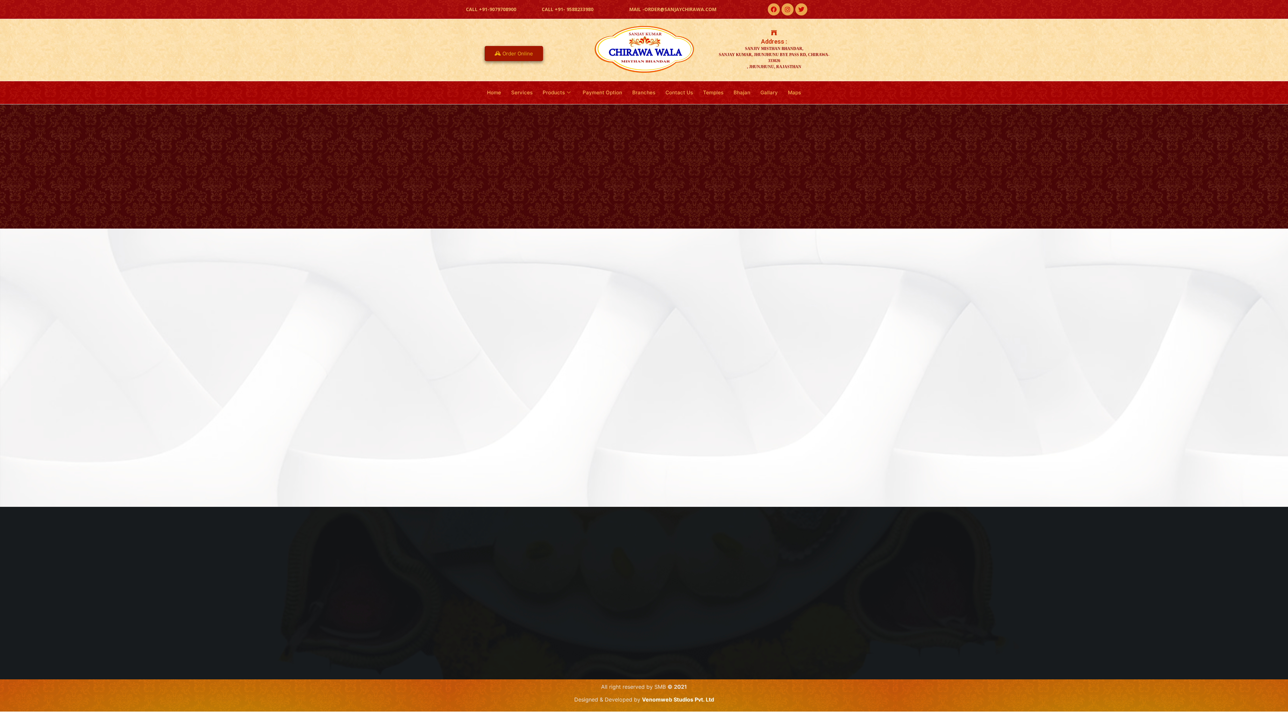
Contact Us (679, 92)
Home (494, 92)
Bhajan (742, 92)
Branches (643, 92)
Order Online (517, 53)
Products (554, 92)
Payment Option (602, 92)
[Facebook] (774, 9)
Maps (794, 92)
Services (522, 92)
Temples (713, 92)
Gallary (769, 92)
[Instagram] (788, 9)
